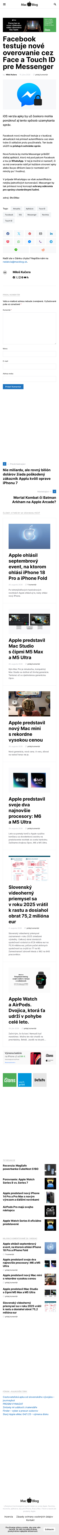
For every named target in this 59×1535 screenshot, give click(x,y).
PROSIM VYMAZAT (13, 1403)
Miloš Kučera (11, 75)
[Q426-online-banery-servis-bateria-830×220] (29, 1057)
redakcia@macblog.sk (15, 261)
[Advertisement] (29, 425)
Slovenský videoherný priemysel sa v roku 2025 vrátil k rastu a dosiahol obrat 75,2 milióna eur (29, 904)
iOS (20, 215)
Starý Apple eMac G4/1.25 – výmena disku (26, 1414)
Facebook (9, 215)
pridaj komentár (41, 75)
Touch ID (8, 221)
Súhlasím (49, 1529)
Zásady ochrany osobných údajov (34, 1516)
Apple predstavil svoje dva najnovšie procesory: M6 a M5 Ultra (27, 810)
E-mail (5, 361)
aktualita (16, 209)
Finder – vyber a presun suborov (20, 1410)
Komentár (7, 310)
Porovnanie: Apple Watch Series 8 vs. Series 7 (19, 1181)
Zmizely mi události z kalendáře (20, 1407)
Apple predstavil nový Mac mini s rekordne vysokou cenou (27, 731)
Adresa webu (8, 374)
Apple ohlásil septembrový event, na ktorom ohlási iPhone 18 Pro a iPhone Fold (28, 566)
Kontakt (30, 1520)
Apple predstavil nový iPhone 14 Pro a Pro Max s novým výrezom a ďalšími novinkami (21, 1196)
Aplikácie (29, 209)
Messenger (31, 215)
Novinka (45, 215)
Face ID (42, 209)
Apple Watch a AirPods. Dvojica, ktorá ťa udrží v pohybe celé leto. (27, 1010)
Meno (5, 349)
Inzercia (8, 1516)
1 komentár (31, 585)
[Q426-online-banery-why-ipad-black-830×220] (29, 24)
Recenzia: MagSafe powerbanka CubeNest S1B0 (20, 1167)
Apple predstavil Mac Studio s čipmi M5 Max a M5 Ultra (27, 648)
